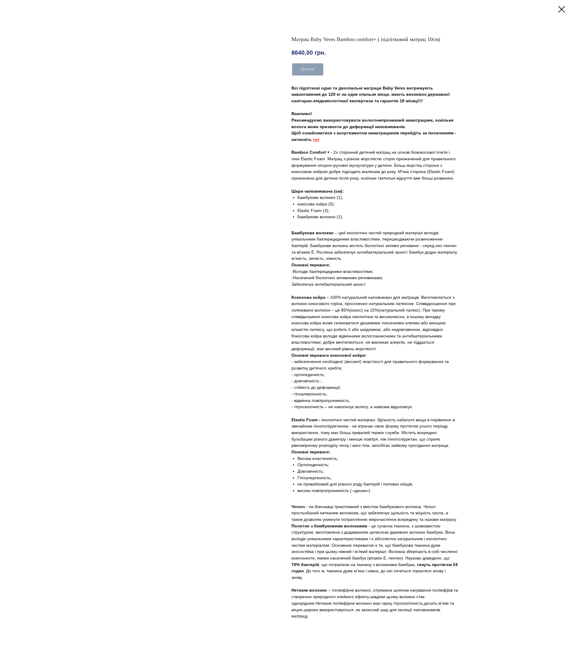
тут (316, 139)
